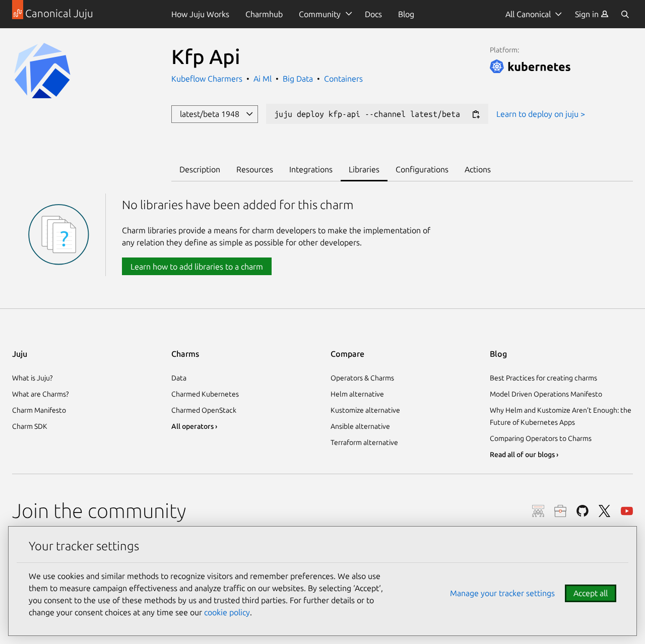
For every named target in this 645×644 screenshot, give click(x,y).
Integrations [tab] (311, 169)
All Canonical (528, 14)
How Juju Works (200, 14)
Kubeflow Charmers (207, 78)
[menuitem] (592, 14)
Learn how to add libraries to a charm (197, 266)
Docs (373, 14)
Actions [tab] (478, 169)
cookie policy (227, 612)
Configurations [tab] (422, 169)
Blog (406, 14)
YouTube (627, 511)
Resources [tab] (254, 169)
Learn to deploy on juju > (540, 113)
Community (320, 14)
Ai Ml (262, 78)
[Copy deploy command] (475, 114)
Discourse (538, 511)
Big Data (298, 78)
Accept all (590, 593)
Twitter (605, 511)
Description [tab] (199, 169)
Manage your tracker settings (502, 593)
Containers (343, 78)
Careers (560, 511)
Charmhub (264, 14)
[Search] (625, 14)
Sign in (588, 14)
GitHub (582, 511)
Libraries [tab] (364, 169)
